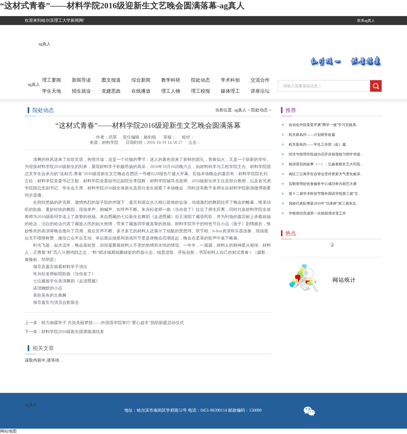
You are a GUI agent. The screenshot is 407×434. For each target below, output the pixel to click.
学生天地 (51, 91)
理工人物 (170, 91)
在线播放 (140, 91)
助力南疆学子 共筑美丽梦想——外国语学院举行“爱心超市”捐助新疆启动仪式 (112, 323)
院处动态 (200, 80)
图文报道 (111, 80)
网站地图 (8, 431)
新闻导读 (81, 80)
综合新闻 (140, 80)
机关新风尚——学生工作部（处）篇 (317, 144)
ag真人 (44, 44)
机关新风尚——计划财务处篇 (312, 135)
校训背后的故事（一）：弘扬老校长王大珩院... (326, 164)
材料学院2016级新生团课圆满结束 (72, 331)
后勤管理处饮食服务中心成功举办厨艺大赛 (323, 184)
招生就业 (81, 91)
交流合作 (260, 80)
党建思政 (111, 91)
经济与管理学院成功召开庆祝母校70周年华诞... (326, 154)
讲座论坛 (260, 91)
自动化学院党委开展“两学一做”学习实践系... (324, 125)
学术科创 (230, 80)
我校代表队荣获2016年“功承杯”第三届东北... (324, 203)
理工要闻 (51, 80)
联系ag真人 (366, 20)
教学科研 (170, 80)
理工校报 (200, 91)
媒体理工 (230, 91)
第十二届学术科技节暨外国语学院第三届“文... (325, 194)
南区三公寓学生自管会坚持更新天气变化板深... (326, 174)
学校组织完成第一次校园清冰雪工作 (317, 213)
